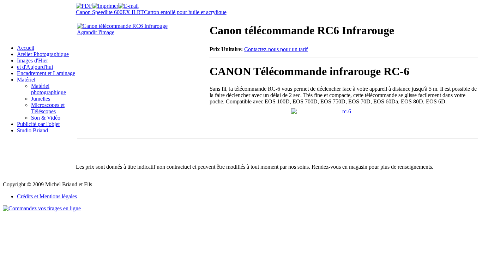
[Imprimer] (105, 4)
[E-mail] (128, 4)
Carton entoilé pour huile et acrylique (185, 12)
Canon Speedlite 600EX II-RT (110, 12)
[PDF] (84, 4)
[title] (344, 111)
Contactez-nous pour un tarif (276, 49)
